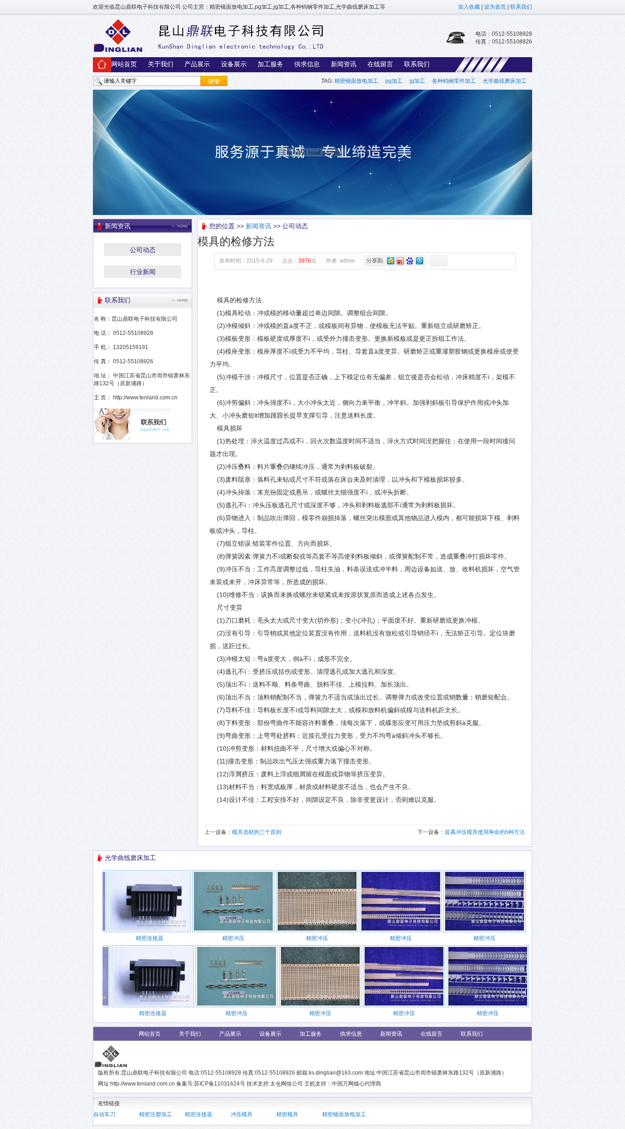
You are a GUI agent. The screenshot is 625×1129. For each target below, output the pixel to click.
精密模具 (287, 1114)
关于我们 (160, 64)
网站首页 (124, 64)
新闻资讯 (343, 64)
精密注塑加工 (155, 1114)
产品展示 (197, 64)
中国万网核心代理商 (356, 1084)
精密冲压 (233, 938)
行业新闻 (143, 271)
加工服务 (270, 64)
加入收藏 (469, 7)
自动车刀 (104, 1114)
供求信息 (307, 64)
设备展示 (234, 64)
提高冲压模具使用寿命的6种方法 (485, 832)
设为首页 (495, 7)
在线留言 (380, 64)
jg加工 (417, 81)
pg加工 (394, 81)
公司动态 (143, 249)
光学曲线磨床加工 (505, 81)
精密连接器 (149, 938)
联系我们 (521, 7)
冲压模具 (242, 1114)
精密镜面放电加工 (356, 81)
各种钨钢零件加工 (454, 81)
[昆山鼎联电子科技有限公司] (208, 51)
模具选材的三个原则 (256, 832)
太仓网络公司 (286, 1084)
